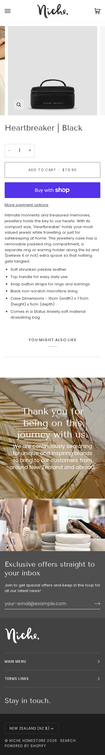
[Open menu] (13, 11)
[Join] (92, 603)
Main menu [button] (15, 661)
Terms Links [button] (17, 678)
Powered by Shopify (25, 745)
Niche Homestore (27, 740)
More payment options (26, 205)
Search (68, 740)
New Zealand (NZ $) (30, 728)
